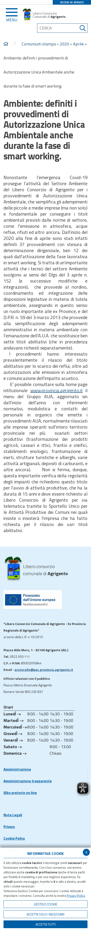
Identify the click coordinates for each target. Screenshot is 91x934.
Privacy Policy (76, 895)
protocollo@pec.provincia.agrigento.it (44, 669)
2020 (64, 44)
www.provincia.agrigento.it (56, 390)
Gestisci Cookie (45, 904)
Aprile (78, 44)
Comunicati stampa (39, 44)
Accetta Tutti (45, 924)
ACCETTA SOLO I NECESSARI (45, 914)
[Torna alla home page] (6, 44)
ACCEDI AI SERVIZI (72, 2)
